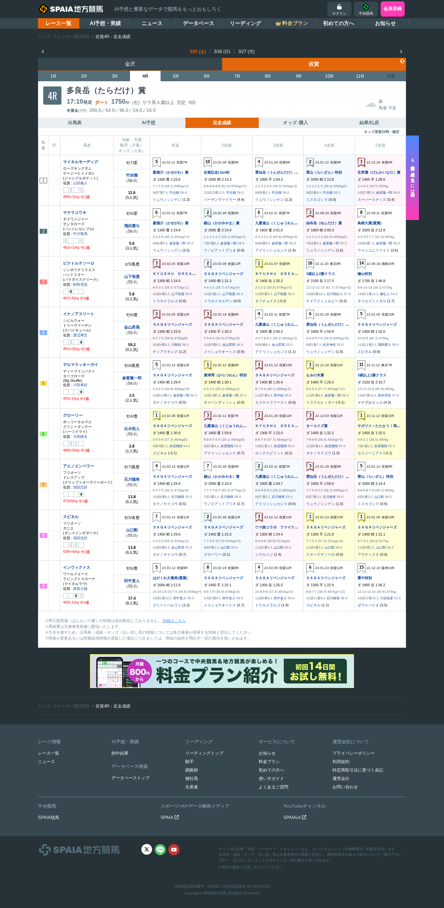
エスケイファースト (271, 402)
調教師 (191, 770)
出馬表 (75, 122)
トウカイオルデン (218, 301)
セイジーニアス (370, 453)
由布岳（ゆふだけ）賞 (324, 223)
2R (84, 76)
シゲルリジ (264, 554)
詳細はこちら (174, 620)
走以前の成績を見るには (412, 175)
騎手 (189, 761)
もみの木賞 (315, 375)
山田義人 (80, 183)
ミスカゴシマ (317, 199)
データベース (198, 23)
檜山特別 (365, 274)
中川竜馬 (80, 234)
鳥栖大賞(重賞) (370, 223)
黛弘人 (385, 294)
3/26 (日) (222, 51)
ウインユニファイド (374, 250)
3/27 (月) (246, 51)
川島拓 (176, 344)
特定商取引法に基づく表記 (358, 770)
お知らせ (385, 23)
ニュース (152, 23)
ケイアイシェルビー (322, 301)
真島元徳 (80, 588)
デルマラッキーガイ (80, 364)
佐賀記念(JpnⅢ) (217, 172)
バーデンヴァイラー (220, 199)
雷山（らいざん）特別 (324, 172)
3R (115, 76)
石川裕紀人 (335, 294)
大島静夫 (80, 436)
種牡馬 (191, 778)
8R (268, 76)
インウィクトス (76, 567)
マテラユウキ (74, 212)
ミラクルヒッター (320, 402)
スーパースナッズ (372, 199)
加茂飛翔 (175, 446)
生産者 (191, 787)
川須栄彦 (386, 598)
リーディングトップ (204, 753)
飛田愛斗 (132, 226)
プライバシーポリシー (354, 753)
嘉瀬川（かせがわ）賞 (171, 172)
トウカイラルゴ (165, 301)
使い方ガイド (271, 778)
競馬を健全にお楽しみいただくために (251, 867)
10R (329, 76)
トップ (44, 36)
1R (53, 76)
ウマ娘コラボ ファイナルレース (282, 527)
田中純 (278, 395)
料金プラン (269, 761)
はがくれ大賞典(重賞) (170, 578)
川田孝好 (80, 385)
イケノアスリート (78, 314)
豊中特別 (365, 578)
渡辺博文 (80, 335)
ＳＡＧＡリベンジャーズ (223, 274)
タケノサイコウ (165, 402)
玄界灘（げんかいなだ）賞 (379, 172)
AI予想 (148, 122)
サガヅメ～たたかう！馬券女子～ (384, 426)
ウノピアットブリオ (220, 250)
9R (299, 76)
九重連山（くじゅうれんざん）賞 (282, 223)
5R (176, 76)
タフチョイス (266, 301)
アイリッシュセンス (271, 250)
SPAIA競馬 (48, 817)
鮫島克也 (80, 284)
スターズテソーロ (320, 554)
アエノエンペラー (78, 466)
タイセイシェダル (372, 301)
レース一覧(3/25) (73, 36)
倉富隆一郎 (384, 192)
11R (360, 76)
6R (207, 76)
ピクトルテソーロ (78, 263)
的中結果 (119, 753)
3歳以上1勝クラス (372, 375)
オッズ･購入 (295, 122)
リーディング (245, 23)
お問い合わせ (345, 787)
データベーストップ (130, 777)
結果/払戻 (369, 122)
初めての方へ (338, 23)
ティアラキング (165, 352)
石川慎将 (132, 479)
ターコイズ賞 (317, 426)
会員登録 (393, 8)
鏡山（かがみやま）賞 (222, 223)
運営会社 (341, 778)
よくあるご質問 (273, 787)
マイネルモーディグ (80, 162)
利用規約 (341, 761)
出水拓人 (132, 428)
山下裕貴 (132, 276)
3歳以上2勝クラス (320, 274)
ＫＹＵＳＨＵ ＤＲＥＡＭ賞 (176, 274)
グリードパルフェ (167, 605)
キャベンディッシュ (220, 402)
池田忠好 (80, 487)
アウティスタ (368, 554)
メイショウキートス (220, 352)
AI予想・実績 (105, 23)
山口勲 (379, 497)
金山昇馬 (132, 327)
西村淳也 (384, 395)
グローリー (73, 415)
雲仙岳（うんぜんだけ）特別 (278, 172)
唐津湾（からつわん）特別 (225, 375)
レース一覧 (59, 23)
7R (237, 76)
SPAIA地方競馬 (215, 893)
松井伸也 (329, 344)
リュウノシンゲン (167, 199)
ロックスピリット (269, 453)
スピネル (365, 352)
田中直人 (132, 580)
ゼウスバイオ (368, 605)
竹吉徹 (132, 175)
